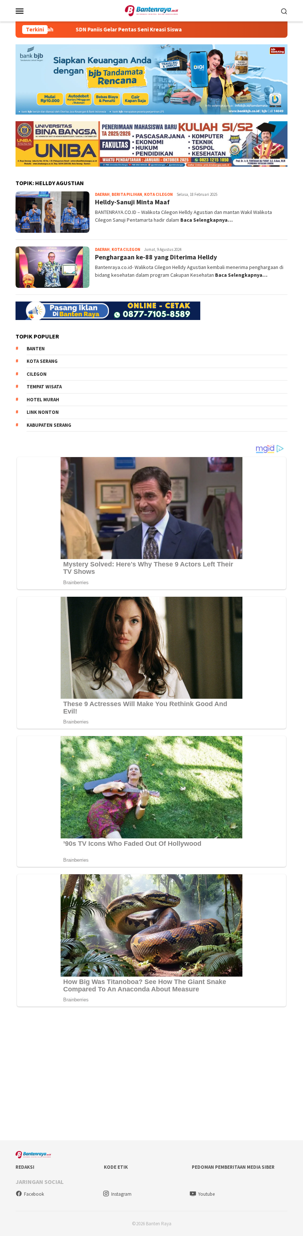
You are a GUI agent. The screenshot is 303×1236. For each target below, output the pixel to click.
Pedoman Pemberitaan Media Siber (233, 1167)
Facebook (34, 1194)
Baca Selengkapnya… (206, 220)
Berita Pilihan (127, 194)
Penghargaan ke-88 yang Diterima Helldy (156, 257)
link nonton (43, 412)
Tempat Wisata (44, 387)
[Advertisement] (151, 1075)
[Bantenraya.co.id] (151, 10)
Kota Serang (42, 361)
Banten (36, 348)
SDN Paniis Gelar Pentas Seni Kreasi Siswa (90, 29)
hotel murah (43, 399)
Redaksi (25, 1167)
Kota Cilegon (158, 194)
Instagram (121, 1194)
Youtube (206, 1194)
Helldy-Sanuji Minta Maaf (132, 202)
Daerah (102, 194)
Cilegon (37, 374)
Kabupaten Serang (49, 425)
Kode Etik (116, 1167)
